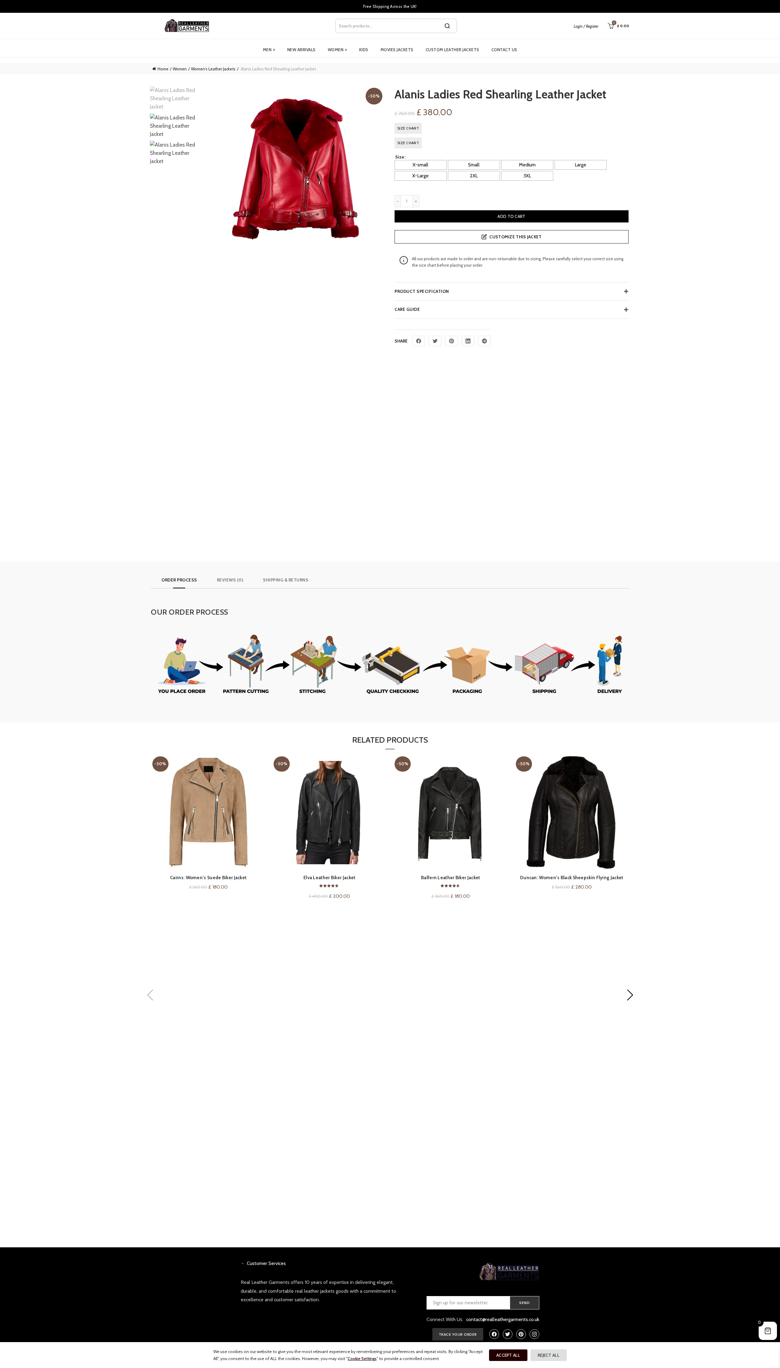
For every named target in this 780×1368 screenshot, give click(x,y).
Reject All (548, 1355)
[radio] (420, 164)
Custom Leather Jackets (452, 49)
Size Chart (408, 128)
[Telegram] (484, 341)
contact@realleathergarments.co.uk (502, 1319)
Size (399, 157)
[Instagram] (534, 1334)
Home (163, 68)
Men (269, 49)
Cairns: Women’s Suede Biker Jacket (208, 877)
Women (337, 49)
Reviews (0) (230, 580)
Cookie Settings (362, 1358)
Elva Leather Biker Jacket (329, 877)
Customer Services (266, 1263)
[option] (177, 100)
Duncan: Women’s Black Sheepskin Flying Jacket (571, 877)
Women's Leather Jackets (213, 68)
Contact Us (504, 49)
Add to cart (511, 216)
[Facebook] (418, 341)
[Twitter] (435, 341)
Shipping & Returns (285, 580)
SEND (524, 1302)
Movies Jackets (397, 49)
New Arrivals (301, 49)
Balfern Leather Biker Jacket (450, 877)
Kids (363, 49)
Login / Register (586, 26)
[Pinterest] (451, 341)
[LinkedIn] (468, 341)
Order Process (179, 580)
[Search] (447, 26)
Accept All (508, 1355)
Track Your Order (458, 1334)
